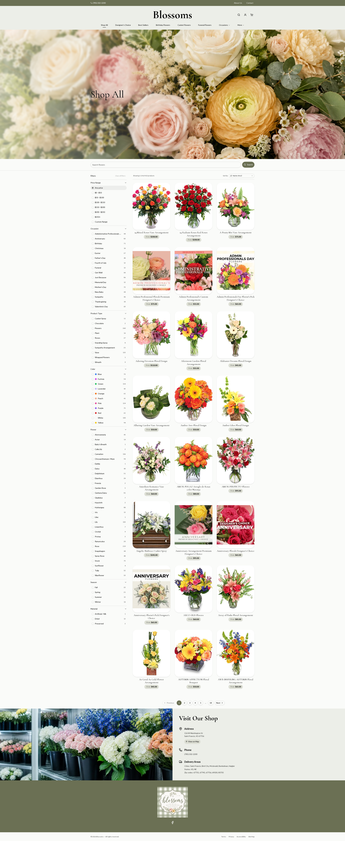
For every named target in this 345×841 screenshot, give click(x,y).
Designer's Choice (123, 25)
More (240, 25)
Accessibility (241, 837)
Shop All (104, 25)
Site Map (251, 837)
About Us (238, 3)
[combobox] (241, 176)
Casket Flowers (184, 25)
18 (211, 703)
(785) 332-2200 (99, 3)
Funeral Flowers (204, 25)
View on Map (193, 741)
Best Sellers (143, 25)
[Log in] (245, 15)
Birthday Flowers (163, 25)
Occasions (223, 25)
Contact (249, 3)
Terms (223, 837)
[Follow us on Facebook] (172, 822)
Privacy (231, 837)
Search (250, 164)
